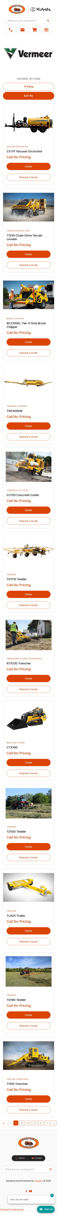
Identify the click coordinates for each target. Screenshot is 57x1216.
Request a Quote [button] (28, 177)
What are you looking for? (22, 20)
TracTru (38, 1181)
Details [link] (28, 166)
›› (53, 1123)
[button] (10, 29)
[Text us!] (46, 1209)
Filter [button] (30, 86)
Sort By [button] (28, 95)
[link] (34, 29)
